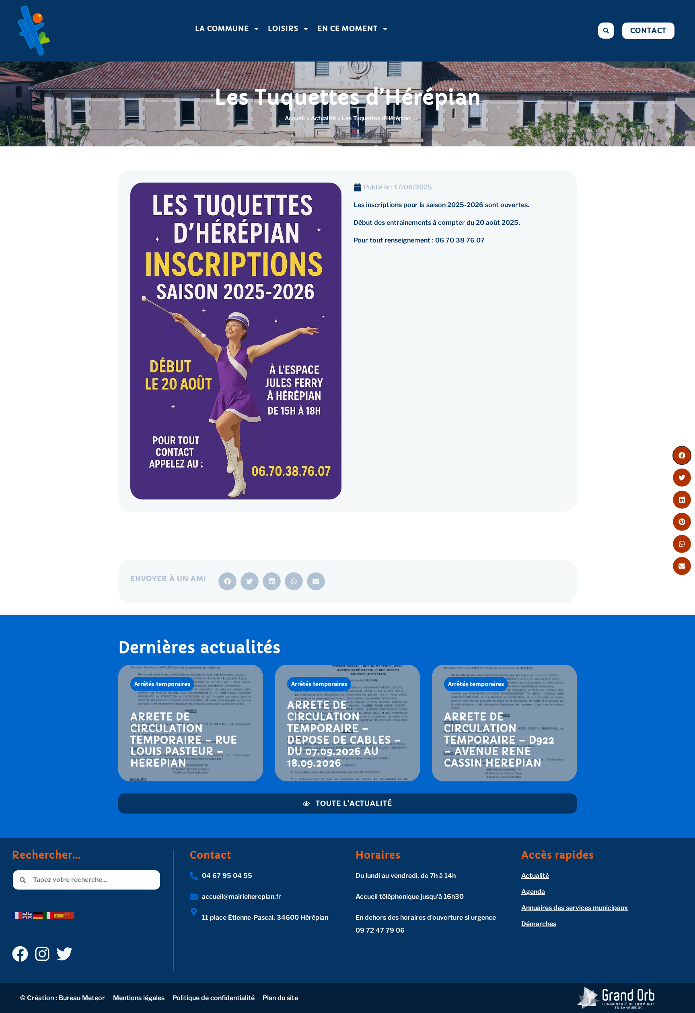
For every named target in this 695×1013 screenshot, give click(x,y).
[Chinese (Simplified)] (69, 915)
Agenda (533, 892)
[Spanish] (59, 915)
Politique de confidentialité (214, 998)
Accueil (295, 118)
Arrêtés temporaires (162, 684)
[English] (28, 915)
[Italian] (48, 915)
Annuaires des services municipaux (574, 908)
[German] (38, 915)
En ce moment (347, 28)
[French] (17, 915)
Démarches (538, 924)
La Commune (222, 28)
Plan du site (280, 998)
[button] (606, 31)
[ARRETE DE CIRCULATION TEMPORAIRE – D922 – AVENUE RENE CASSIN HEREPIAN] (504, 723)
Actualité (323, 118)
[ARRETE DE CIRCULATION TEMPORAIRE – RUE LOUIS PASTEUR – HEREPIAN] (190, 723)
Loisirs (283, 28)
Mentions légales (138, 998)
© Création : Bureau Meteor (62, 998)
